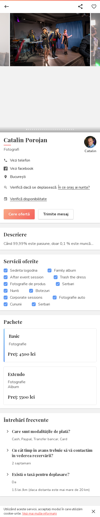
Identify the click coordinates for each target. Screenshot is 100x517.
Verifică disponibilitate (28, 199)
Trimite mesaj (55, 214)
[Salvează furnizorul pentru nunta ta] (94, 6)
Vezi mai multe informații (39, 513)
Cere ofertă (19, 214)
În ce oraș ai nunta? (74, 187)
